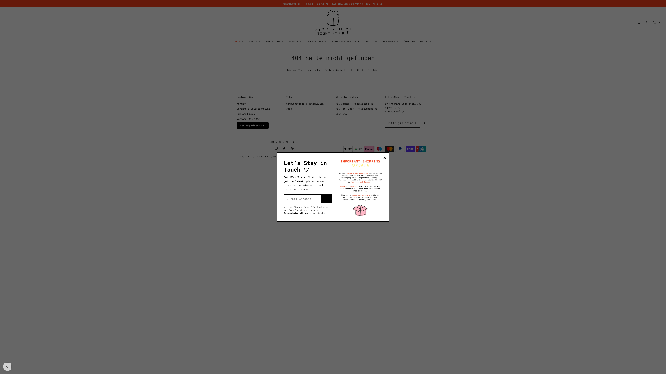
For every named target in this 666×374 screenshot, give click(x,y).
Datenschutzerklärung (296, 213)
